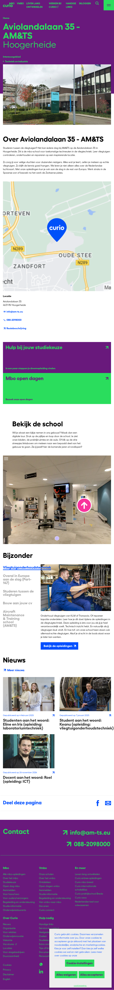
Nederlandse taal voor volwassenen (87, 903)
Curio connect (46, 910)
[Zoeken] (97, 2)
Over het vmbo (47, 878)
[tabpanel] (76, 607)
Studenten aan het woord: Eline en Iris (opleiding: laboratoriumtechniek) (26, 724)
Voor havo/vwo (11, 894)
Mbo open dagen (24, 378)
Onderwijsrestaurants (14, 910)
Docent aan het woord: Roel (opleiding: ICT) (27, 779)
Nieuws (7, 924)
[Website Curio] (8, 5)
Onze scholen (46, 874)
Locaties (7, 948)
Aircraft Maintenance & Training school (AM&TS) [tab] (13, 618)
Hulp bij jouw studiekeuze (34, 347)
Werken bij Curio (55, 5)
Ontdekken (45, 882)
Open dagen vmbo (49, 886)
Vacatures (8, 944)
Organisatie (9, 928)
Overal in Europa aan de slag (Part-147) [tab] (17, 579)
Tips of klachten (47, 948)
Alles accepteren (91, 974)
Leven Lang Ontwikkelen (34, 5)
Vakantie (7, 940)
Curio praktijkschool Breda (89, 893)
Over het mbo (10, 878)
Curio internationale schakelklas (85, 888)
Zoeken (43, 936)
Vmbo (20, 3)
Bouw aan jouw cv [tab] (17, 603)
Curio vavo (81, 897)
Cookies (7, 965)
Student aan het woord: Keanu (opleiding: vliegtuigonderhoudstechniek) (87, 724)
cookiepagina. (80, 986)
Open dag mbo (11, 886)
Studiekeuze (9, 882)
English (6, 979)
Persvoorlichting (47, 956)
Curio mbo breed (84, 882)
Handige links (71, 5)
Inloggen (85, 3)
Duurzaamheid (11, 956)
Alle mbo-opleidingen (14, 874)
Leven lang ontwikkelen (87, 874)
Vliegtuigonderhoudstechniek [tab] (27, 567)
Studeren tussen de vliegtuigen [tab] (18, 593)
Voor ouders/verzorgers (15, 898)
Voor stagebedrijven (13, 952)
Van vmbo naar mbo (50, 902)
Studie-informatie (12, 906)
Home (6, 18)
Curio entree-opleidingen (88, 878)
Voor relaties (9, 932)
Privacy (7, 969)
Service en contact (49, 928)
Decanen (44, 906)
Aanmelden (9, 890)
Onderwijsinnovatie (13, 936)
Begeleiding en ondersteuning (19, 902)
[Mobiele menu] (109, 5)
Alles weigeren (66, 974)
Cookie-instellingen (79, 963)
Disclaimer (8, 974)
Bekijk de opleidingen (58, 646)
